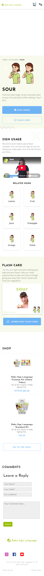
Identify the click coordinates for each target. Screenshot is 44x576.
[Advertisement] (22, 32)
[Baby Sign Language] (11, 4)
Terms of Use (8, 570)
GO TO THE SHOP (22, 447)
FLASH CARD (23, 120)
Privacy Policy (36, 570)
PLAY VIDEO (23, 110)
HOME (5, 60)
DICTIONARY (13, 60)
